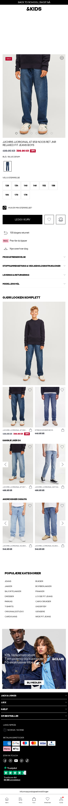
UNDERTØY (40, 606)
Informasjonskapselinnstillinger (34, 791)
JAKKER (8, 586)
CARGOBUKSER (43, 601)
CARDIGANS (11, 616)
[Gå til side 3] (26, 133)
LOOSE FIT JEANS (43, 596)
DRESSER (9, 596)
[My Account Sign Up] (34, 659)
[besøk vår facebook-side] (5, 761)
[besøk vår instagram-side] (10, 761)
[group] (18, 468)
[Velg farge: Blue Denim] (8, 166)
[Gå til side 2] (21, 133)
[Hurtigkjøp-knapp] (30, 430)
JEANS (8, 581)
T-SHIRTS (9, 606)
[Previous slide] (5, 464)
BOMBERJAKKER (43, 586)
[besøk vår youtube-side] (16, 761)
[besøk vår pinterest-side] (21, 761)
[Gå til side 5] (36, 133)
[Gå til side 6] (41, 133)
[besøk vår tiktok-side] (27, 761)
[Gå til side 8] (52, 133)
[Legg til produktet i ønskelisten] (49, 219)
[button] (7, 185)
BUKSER (39, 581)
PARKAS (8, 601)
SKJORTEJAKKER (13, 591)
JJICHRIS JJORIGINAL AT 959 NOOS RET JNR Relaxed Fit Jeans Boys (29, 143)
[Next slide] (62, 464)
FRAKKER (39, 591)
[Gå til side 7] (47, 133)
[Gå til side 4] (32, 133)
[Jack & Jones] (34, 10)
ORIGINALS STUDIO (14, 611)
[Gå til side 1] (16, 133)
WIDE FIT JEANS (43, 616)
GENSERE (40, 611)
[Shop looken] (62, 58)
